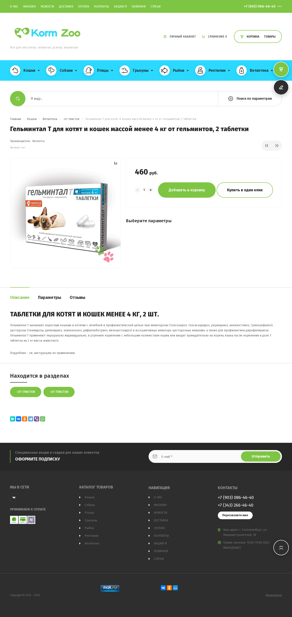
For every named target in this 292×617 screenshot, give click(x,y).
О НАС (14, 6)
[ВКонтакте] (18, 418)
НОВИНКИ (139, 6)
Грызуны (91, 520)
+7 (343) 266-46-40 (235, 505)
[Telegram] (30, 418)
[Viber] (36, 418)
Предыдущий (266, 145)
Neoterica (38, 141)
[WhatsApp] (42, 418)
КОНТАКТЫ (101, 6)
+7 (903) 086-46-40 (260, 6)
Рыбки (89, 528)
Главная (15, 119)
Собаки (90, 505)
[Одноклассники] (24, 418)
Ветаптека (50, 119)
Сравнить (115, 163)
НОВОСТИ (47, 6)
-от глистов (71, 119)
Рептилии (91, 536)
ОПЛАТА (83, 6)
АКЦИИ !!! (120, 6)
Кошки (32, 119)
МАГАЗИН (29, 6)
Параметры (49, 297)
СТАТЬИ (156, 6)
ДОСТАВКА (66, 6)
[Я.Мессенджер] (12, 418)
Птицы (89, 513)
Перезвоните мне (235, 515)
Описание (19, 297)
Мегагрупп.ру (274, 595)
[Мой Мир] (175, 587)
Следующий (277, 145)
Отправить (261, 456)
